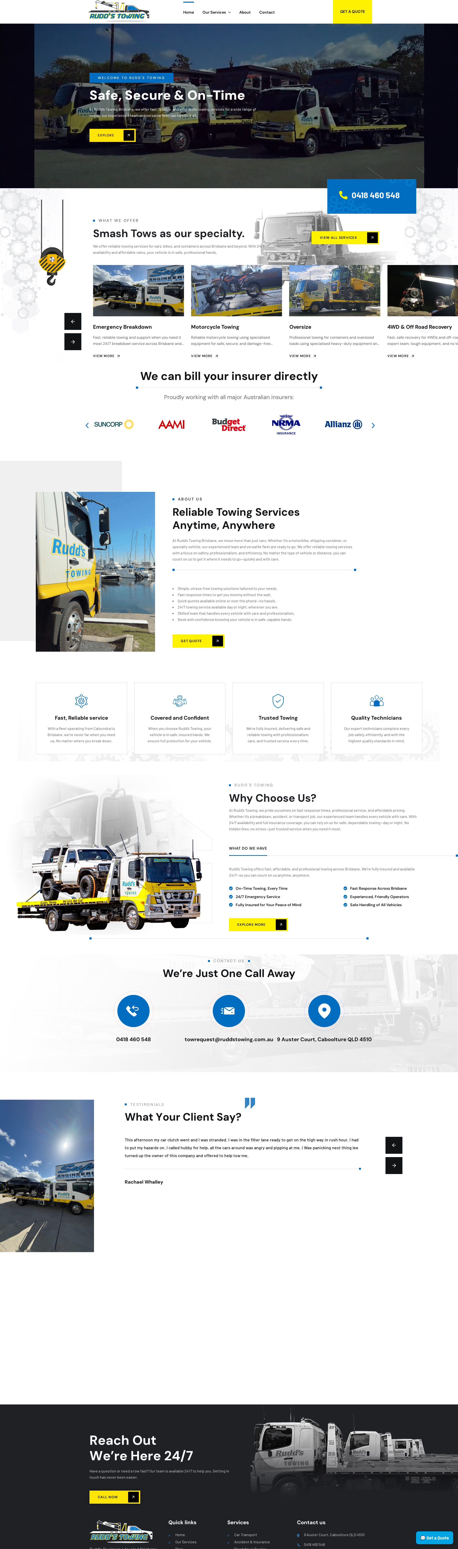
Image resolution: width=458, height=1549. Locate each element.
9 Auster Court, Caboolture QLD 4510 (324, 1039)
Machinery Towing (410, 326)
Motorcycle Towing (117, 326)
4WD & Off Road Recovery (321, 326)
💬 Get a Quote (434, 1537)
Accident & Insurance (252, 1541)
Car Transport (245, 1534)
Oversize (202, 326)
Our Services (186, 1541)
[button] (89, 426)
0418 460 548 (133, 1039)
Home (180, 1534)
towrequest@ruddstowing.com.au (229, 1039)
